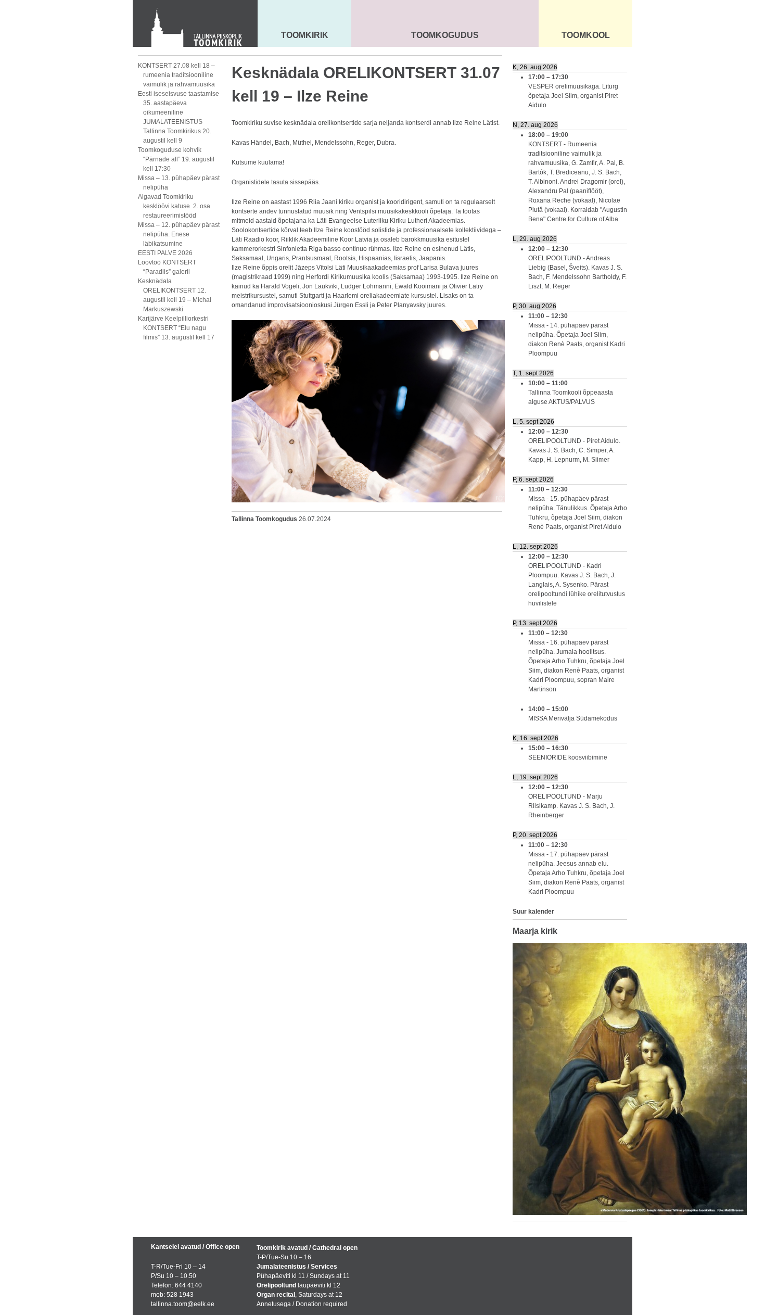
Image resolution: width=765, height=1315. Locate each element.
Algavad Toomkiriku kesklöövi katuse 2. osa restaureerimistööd (174, 206)
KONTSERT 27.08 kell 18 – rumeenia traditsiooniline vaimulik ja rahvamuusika (176, 75)
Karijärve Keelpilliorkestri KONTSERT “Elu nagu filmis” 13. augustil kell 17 (176, 328)
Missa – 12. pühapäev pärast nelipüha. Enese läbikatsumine (179, 234)
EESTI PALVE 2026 (165, 253)
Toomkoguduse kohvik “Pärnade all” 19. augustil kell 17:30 (176, 159)
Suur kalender (533, 911)
